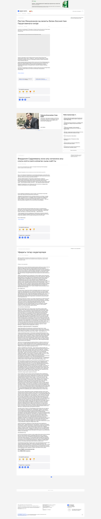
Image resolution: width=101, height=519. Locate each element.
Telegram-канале (22, 79)
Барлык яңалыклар (73, 150)
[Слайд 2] (37, 130)
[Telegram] (25, 99)
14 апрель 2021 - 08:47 (20, 26)
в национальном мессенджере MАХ (41, 79)
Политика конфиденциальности (22, 515)
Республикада (21, 17)
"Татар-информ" (21, 219)
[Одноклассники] (22, 99)
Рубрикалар (24, 13)
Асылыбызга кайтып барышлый (24, 248)
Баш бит (19, 13)
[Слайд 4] (40, 130)
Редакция (29, 13)
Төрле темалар (50, 490)
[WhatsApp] (28, 237)
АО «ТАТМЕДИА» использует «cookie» (23, 514)
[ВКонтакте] (20, 99)
